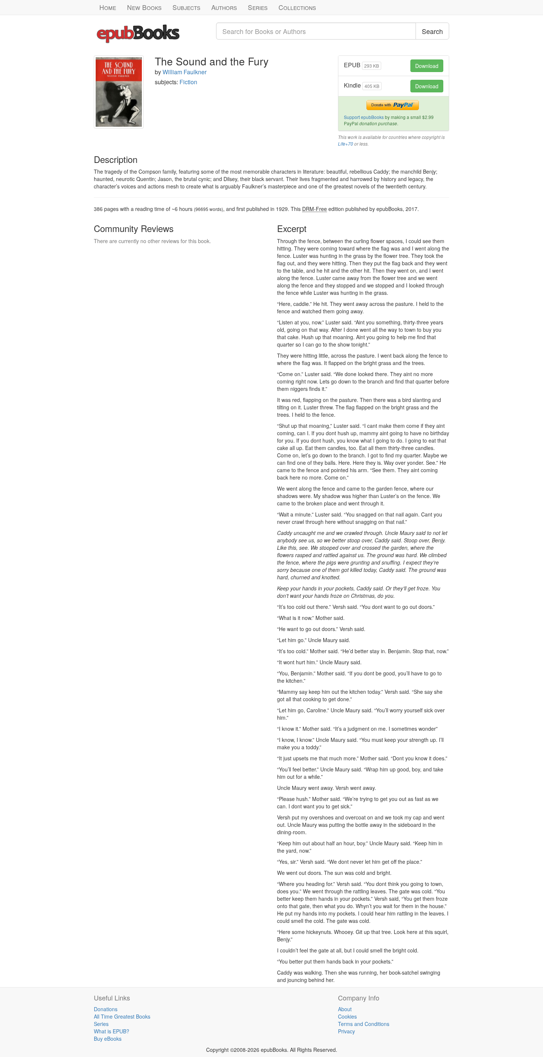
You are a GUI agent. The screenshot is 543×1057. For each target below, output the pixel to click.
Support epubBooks (364, 117)
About (345, 1009)
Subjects (186, 7)
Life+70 (345, 144)
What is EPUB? (111, 1031)
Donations (105, 1009)
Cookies (347, 1016)
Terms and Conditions (363, 1023)
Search (432, 31)
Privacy (346, 1031)
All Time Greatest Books (122, 1016)
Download (426, 65)
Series (257, 7)
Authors (224, 7)
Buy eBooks (108, 1038)
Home (107, 7)
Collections (297, 7)
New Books (144, 7)
